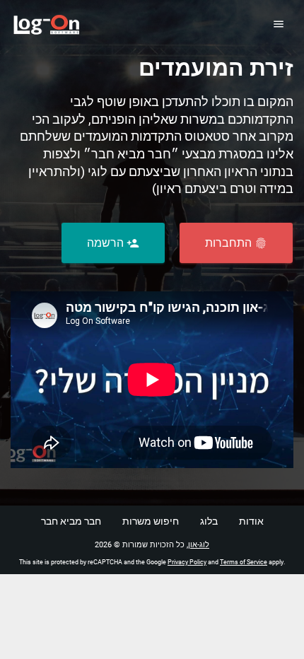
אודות (251, 521)
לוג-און (198, 544)
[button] (236, 243)
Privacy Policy (187, 562)
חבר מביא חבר (71, 521)
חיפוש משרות (150, 521)
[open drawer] (278, 23)
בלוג (209, 521)
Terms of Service (243, 562)
